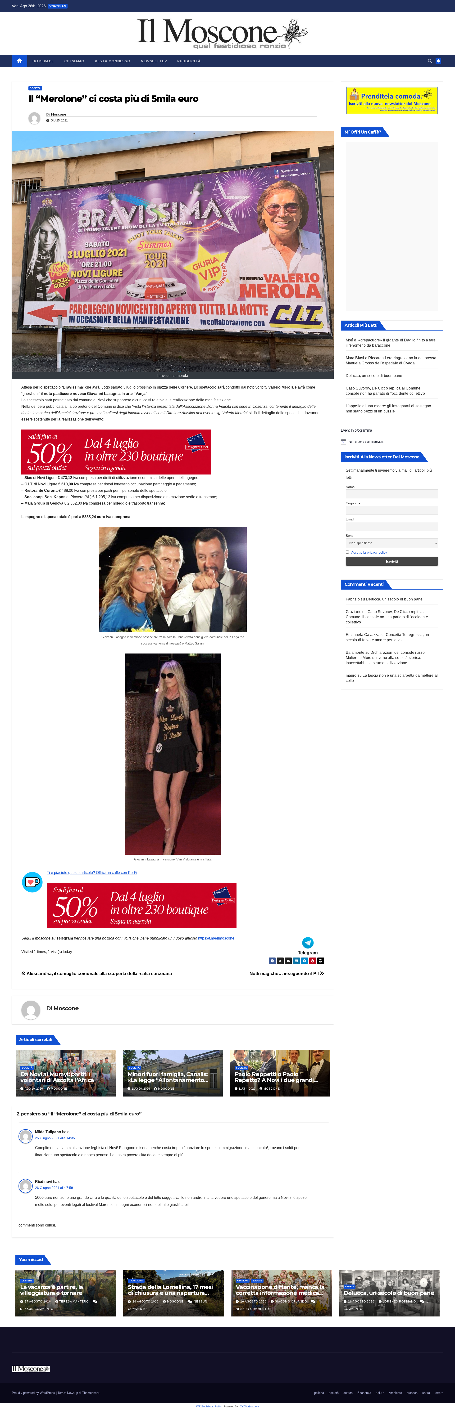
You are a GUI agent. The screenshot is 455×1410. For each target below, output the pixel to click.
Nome (350, 487)
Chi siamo (74, 61)
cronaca (412, 1393)
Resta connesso (112, 61)
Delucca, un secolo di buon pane (374, 376)
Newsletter (154, 61)
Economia (364, 1393)
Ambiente (395, 1393)
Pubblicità (188, 61)
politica (319, 1393)
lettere (27, 1280)
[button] (430, 61)
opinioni (242, 1280)
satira (426, 1393)
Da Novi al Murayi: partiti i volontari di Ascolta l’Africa (57, 1077)
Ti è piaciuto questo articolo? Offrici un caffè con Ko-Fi (92, 873)
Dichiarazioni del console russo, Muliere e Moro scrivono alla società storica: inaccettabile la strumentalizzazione (386, 657)
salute (257, 1280)
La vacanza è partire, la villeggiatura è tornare (51, 1290)
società (35, 88)
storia (349, 1286)
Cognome (353, 503)
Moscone (58, 114)
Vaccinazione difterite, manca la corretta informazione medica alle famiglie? (280, 1293)
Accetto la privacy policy (369, 552)
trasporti (136, 1280)
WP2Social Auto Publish (209, 1406)
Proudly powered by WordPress (34, 1393)
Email (350, 519)
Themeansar (90, 1393)
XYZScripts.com (249, 1406)
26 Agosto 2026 (146, 1301)
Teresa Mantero (74, 1301)
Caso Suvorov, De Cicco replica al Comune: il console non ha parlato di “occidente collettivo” (387, 617)
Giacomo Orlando (291, 1301)
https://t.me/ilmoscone (216, 938)
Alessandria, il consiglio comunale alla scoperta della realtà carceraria (99, 973)
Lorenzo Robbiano (400, 1301)
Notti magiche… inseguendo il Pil (285, 973)
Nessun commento (36, 1309)
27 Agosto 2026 (38, 1301)
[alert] (392, 441)
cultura (348, 1393)
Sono (350, 535)
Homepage (43, 61)
